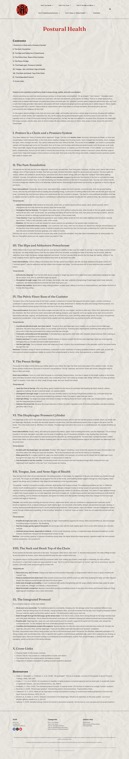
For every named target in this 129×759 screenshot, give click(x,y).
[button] (47, 5)
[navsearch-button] (110, 9)
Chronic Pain (20, 656)
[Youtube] (20, 729)
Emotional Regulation (92, 404)
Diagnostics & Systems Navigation (28, 661)
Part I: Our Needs (46, 5)
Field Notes (96, 13)
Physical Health (21, 653)
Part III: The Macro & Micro (85, 5)
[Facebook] (14, 729)
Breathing (96, 453)
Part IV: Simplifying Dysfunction (48, 13)
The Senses (20, 658)
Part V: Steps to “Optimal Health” (75, 13)
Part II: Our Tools (64, 5)
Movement (53, 618)
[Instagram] (17, 729)
